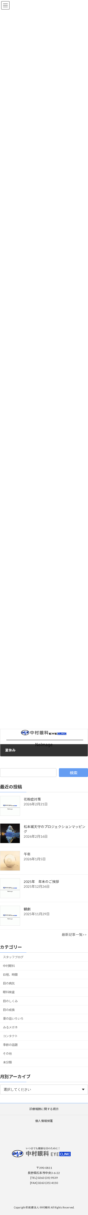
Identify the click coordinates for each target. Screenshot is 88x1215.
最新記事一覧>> (74, 935)
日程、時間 (10, 975)
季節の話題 (10, 1045)
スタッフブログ (13, 957)
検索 (73, 772)
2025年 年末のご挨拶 (41, 882)
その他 (7, 1054)
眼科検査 (9, 992)
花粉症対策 (32, 799)
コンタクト (10, 1036)
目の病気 (9, 983)
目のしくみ (10, 1001)
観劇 (27, 909)
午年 (27, 854)
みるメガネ (10, 1027)
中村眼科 (9, 966)
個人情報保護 (44, 1121)
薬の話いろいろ (13, 1018)
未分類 (7, 1062)
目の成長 (9, 1010)
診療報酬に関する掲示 (44, 1109)
